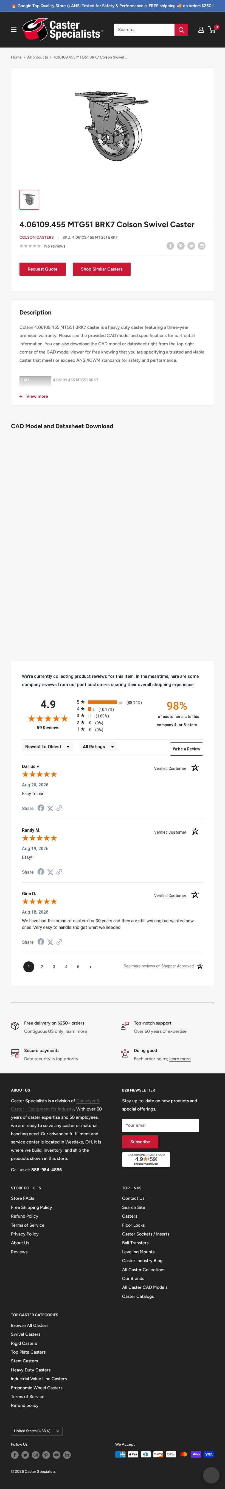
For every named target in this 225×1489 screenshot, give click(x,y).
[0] (212, 29)
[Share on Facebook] (170, 245)
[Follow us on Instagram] (36, 1455)
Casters (129, 1216)
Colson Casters (36, 237)
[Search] (181, 30)
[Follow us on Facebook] (15, 1455)
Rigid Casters (24, 1343)
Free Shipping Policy (31, 1207)
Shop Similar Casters (101, 269)
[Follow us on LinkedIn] (67, 1455)
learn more (76, 1031)
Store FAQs (22, 1198)
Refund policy (25, 1405)
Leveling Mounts (138, 1251)
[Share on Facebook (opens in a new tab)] (41, 808)
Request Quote (43, 269)
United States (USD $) (32, 1431)
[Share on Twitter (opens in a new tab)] (50, 808)
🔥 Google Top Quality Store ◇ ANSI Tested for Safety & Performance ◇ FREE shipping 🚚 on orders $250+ (112, 5)
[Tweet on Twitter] (191, 245)
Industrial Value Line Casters (39, 1378)
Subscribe (140, 1141)
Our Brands (133, 1278)
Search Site (133, 1207)
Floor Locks (133, 1225)
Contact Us (133, 1198)
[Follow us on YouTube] (56, 1455)
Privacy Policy (25, 1234)
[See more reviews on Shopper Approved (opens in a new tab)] (59, 808)
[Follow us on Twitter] (25, 1455)
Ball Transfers (135, 1242)
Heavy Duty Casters (30, 1370)
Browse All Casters (29, 1325)
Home (16, 57)
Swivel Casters (25, 1334)
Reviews (19, 1251)
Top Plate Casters (28, 1352)
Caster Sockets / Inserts (145, 1234)
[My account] (201, 30)
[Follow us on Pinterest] (46, 1455)
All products (37, 57)
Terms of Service (27, 1225)
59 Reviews (55, 727)
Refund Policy (24, 1216)
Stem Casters (24, 1360)
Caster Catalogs (138, 1296)
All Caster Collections (143, 1269)
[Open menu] (13, 29)
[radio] (112, 702)
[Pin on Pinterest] (181, 245)
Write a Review (186, 749)
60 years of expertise (166, 1031)
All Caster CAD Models (144, 1287)
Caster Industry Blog (142, 1260)
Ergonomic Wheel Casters (36, 1387)
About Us (20, 1242)
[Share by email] (202, 245)
